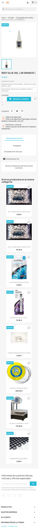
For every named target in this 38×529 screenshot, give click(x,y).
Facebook (3, 495)
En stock (8, 152)
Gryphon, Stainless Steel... (19, 388)
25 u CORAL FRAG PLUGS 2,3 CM (19, 212)
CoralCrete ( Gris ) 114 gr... (19, 318)
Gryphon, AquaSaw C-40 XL (19, 423)
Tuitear (17, 111)
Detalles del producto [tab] (14, 138)
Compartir (12, 111)
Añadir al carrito (19, 99)
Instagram (14, 495)
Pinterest (22, 111)
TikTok (20, 495)
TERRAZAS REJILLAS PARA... (19, 459)
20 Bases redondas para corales (19, 353)
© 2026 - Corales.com (9, 526)
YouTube (9, 495)
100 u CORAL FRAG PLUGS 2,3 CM (19, 247)
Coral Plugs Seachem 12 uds (19, 282)
